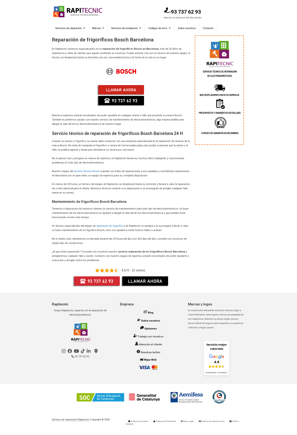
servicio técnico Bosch (87, 171)
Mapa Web (150, 359)
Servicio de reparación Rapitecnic (70, 419)
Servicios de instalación (124, 28)
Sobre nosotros (187, 28)
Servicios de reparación (68, 28)
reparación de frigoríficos (110, 225)
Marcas (96, 28)
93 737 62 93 (186, 12)
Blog (150, 312)
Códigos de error (157, 28)
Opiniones (150, 328)
